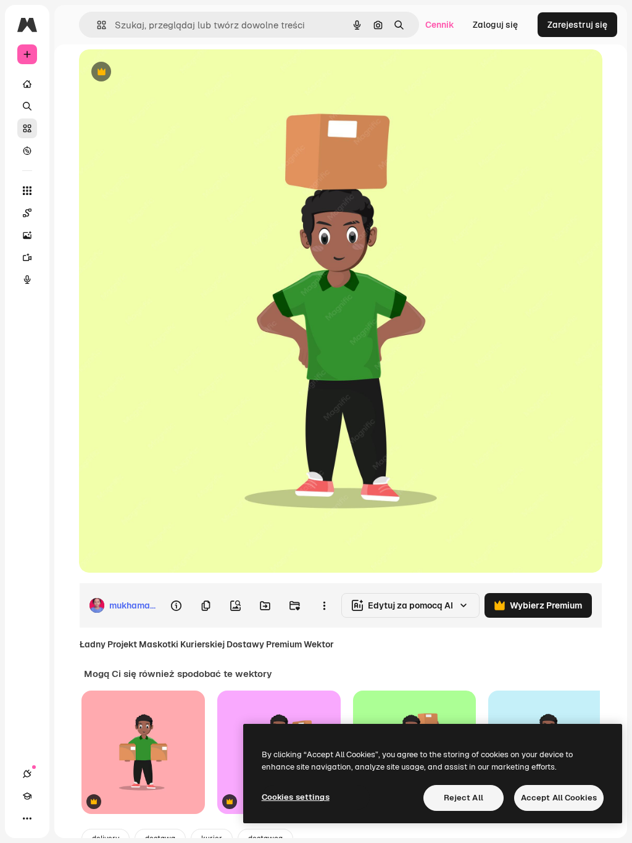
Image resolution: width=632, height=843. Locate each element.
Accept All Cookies (559, 797)
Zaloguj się (495, 24)
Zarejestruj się (577, 24)
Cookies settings (296, 797)
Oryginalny (164, 72)
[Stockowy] (27, 128)
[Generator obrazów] (27, 235)
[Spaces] (27, 213)
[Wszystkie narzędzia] (27, 191)
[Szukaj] (27, 106)
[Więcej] (27, 818)
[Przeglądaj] (27, 150)
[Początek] (27, 84)
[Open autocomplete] (97, 25)
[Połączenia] (27, 774)
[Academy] (27, 796)
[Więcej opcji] (324, 605)
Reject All (463, 797)
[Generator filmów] (27, 257)
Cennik (439, 24)
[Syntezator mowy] (27, 279)
